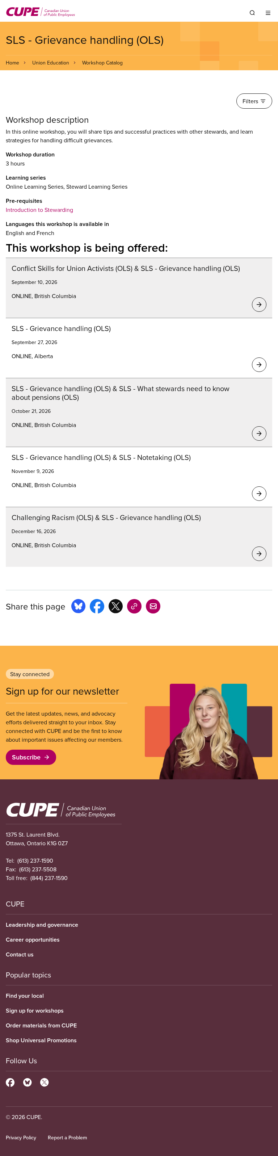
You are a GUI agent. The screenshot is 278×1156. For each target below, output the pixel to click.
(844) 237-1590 (49, 878)
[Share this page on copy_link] (134, 607)
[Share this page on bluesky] (78, 607)
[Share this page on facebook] (97, 607)
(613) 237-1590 (35, 860)
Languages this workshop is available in (57, 224)
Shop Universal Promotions (41, 1040)
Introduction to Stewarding (39, 210)
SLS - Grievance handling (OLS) (61, 328)
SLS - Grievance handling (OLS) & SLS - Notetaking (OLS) (101, 457)
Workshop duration (30, 154)
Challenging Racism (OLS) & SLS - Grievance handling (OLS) (106, 517)
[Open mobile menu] (268, 12)
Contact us (20, 954)
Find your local (25, 996)
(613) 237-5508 (37, 869)
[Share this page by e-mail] (153, 607)
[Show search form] (252, 13)
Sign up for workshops (35, 1010)
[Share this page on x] (116, 607)
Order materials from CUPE (41, 1025)
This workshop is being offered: (87, 247)
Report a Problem (67, 1137)
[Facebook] (10, 1081)
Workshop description (47, 119)
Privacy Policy (21, 1137)
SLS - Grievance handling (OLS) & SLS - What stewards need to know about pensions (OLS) (120, 392)
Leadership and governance (42, 925)
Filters (250, 101)
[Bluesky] (27, 1081)
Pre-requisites (24, 201)
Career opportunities (33, 939)
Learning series (26, 177)
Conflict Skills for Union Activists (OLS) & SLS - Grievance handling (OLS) (126, 268)
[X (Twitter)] (44, 1081)
